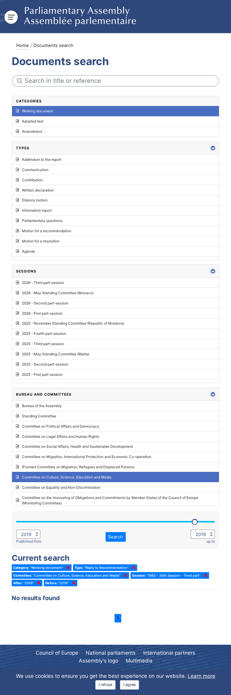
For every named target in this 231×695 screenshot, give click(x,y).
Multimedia (139, 661)
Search (115, 537)
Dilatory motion (35, 200)
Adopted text (32, 121)
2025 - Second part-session (45, 364)
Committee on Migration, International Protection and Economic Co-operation (86, 456)
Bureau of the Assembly (42, 406)
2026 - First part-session (42, 313)
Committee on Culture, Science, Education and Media (67, 477)
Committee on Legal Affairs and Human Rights (60, 436)
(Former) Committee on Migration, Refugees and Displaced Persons (78, 467)
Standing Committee (39, 416)
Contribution (32, 180)
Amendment (32, 131)
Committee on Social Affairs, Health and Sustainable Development (77, 446)
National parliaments (111, 653)
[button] (213, 148)
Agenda (28, 251)
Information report (37, 210)
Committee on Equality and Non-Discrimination (61, 487)
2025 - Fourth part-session (44, 333)
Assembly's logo (98, 661)
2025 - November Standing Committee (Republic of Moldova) (73, 323)
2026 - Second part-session (45, 303)
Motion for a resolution (41, 241)
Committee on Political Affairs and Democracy (60, 426)
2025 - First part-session (42, 374)
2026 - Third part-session (43, 282)
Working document (37, 111)
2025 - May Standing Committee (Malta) (55, 354)
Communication (35, 169)
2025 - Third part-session (43, 343)
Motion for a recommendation (46, 231)
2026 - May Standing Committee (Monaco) (58, 293)
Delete (67, 568)
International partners (169, 653)
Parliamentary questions (42, 220)
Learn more (201, 676)
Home (22, 45)
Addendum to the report (41, 159)
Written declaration (38, 190)
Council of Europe (57, 653)
